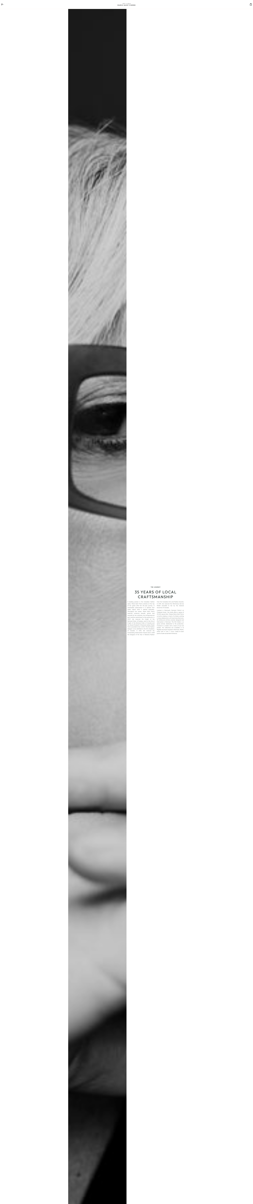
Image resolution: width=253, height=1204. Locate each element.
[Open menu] (4, 4)
